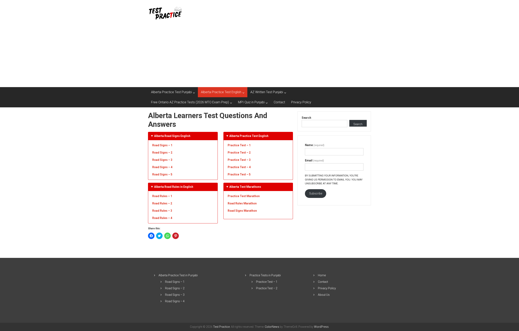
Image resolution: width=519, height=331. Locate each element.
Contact (279, 102)
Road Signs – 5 (162, 174)
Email (314, 160)
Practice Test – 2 (266, 288)
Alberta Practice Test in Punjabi (178, 275)
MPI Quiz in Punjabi (251, 102)
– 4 (239, 167)
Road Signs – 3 (162, 159)
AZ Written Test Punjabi (266, 92)
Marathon (242, 203)
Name (314, 145)
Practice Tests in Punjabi (265, 275)
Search (306, 117)
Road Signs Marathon (242, 210)
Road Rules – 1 (162, 196)
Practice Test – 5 (239, 174)
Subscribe (315, 193)
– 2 (239, 152)
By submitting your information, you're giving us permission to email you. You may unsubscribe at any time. (333, 179)
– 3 (239, 159)
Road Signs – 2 (162, 152)
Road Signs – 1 (162, 145)
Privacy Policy (301, 102)
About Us (324, 294)
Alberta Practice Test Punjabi (171, 92)
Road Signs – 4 (162, 167)
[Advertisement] (259, 56)
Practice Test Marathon (244, 196)
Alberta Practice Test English (221, 92)
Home (322, 275)
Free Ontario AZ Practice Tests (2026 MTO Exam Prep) (190, 102)
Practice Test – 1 (239, 145)
